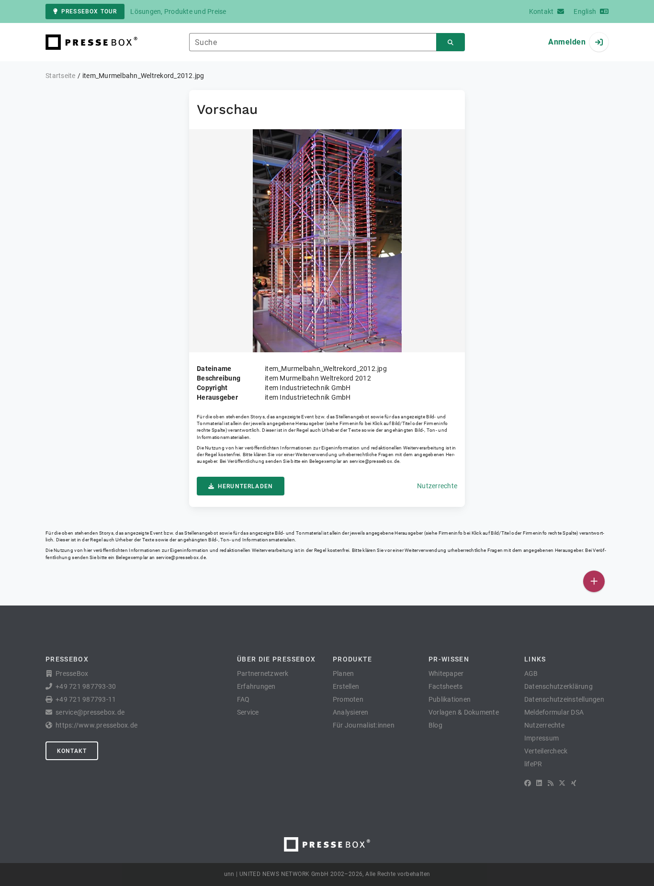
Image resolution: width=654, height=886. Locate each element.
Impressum (541, 738)
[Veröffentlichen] (594, 581)
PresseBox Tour (89, 11)
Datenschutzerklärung (558, 686)
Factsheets (445, 686)
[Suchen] (450, 42)
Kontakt (72, 751)
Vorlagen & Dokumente (463, 712)
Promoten (348, 699)
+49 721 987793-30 (86, 686)
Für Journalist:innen (364, 725)
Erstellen (346, 686)
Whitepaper (446, 673)
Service (248, 712)
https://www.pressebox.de (96, 725)
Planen (343, 673)
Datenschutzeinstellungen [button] (564, 699)
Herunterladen (245, 486)
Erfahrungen (256, 686)
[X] (562, 783)
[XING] (573, 783)
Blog (435, 725)
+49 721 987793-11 (86, 699)
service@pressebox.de (374, 461)
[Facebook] (527, 783)
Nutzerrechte (437, 486)
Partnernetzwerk (263, 673)
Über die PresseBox (276, 659)
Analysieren (351, 712)
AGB (531, 673)
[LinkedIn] (539, 783)
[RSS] (550, 783)
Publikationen (449, 699)
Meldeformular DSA (554, 712)
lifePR (533, 764)
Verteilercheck (546, 751)
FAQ (243, 699)
